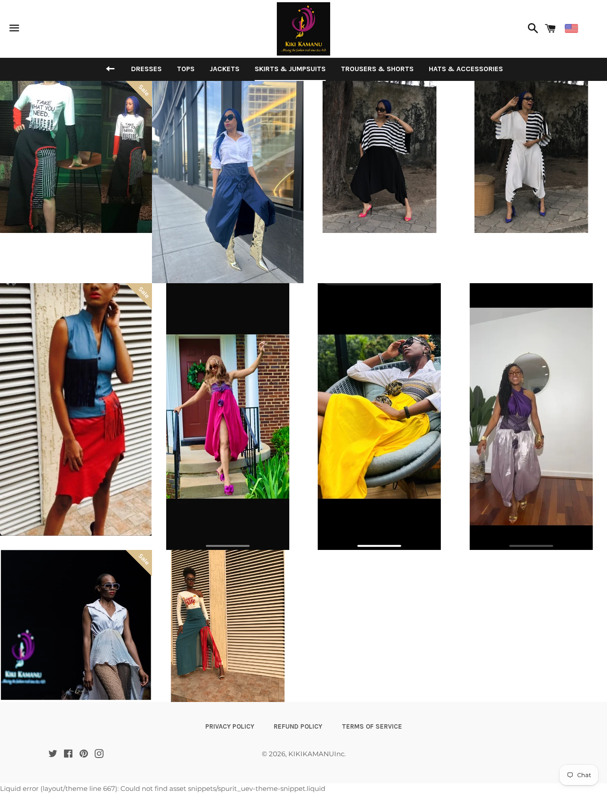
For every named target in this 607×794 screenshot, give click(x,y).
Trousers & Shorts (377, 68)
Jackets (225, 68)
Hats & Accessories (466, 68)
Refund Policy (298, 726)
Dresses (146, 68)
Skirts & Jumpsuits (290, 68)
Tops (186, 68)
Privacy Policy (229, 726)
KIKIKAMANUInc (316, 754)
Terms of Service (372, 726)
